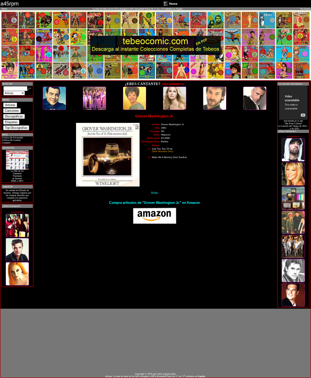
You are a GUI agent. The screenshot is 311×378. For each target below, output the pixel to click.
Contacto (6, 142)
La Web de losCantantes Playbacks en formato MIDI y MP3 (17, 176)
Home (4, 9)
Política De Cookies (11, 140)
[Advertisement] (155, 341)
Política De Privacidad (12, 137)
